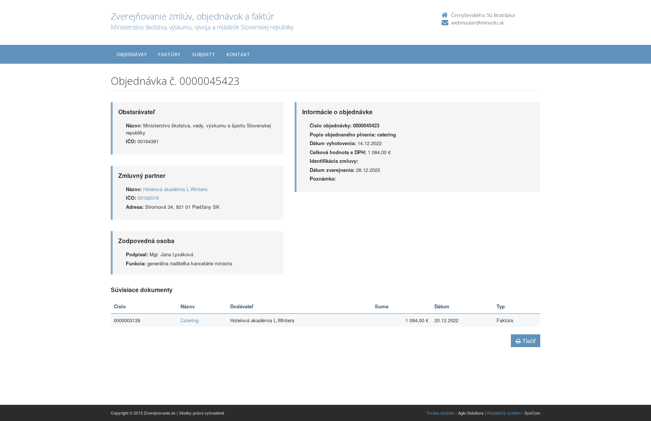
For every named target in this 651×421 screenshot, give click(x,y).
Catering (189, 320)
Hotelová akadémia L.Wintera (175, 189)
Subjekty (203, 54)
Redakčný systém (504, 413)
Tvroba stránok (440, 413)
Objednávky (131, 54)
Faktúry (169, 54)
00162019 (148, 197)
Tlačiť (529, 340)
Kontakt (238, 54)
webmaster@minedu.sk (477, 22)
